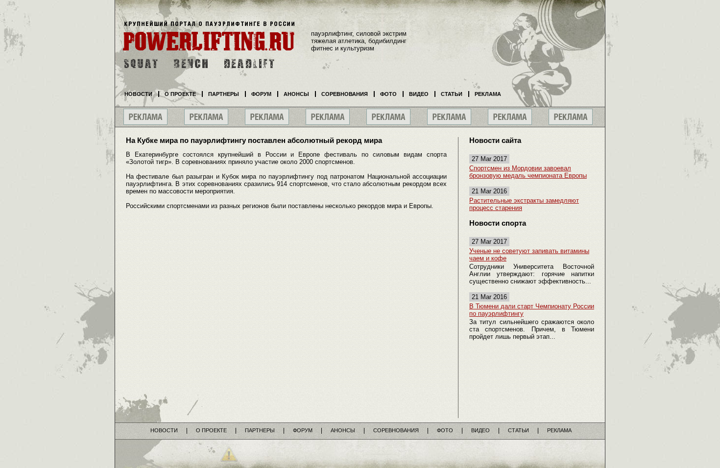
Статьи (451, 94)
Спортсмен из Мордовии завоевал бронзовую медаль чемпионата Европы (528, 171)
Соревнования (344, 94)
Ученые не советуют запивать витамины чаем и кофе (529, 254)
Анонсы (296, 94)
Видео (419, 94)
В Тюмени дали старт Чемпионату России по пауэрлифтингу (531, 310)
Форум (261, 94)
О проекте (180, 94)
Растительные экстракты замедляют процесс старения (524, 204)
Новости (138, 94)
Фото (388, 94)
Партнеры (223, 94)
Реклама (488, 94)
